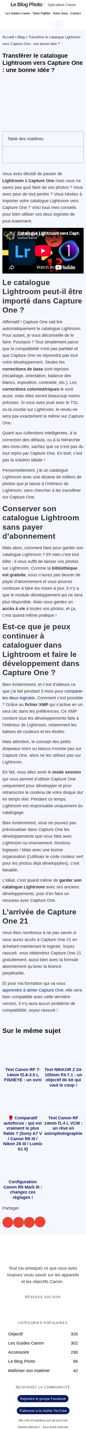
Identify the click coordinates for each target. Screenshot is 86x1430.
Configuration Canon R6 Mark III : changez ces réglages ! (22, 1189)
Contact (75, 13)
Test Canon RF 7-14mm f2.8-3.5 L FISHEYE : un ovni (23, 1074)
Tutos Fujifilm (41, 13)
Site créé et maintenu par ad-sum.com (43, 1420)
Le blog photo (26, 4)
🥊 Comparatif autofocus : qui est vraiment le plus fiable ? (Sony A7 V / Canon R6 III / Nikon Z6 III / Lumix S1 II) (22, 1133)
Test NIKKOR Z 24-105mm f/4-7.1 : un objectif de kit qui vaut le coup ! (63, 1077)
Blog (21, 37)
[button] (59, 23)
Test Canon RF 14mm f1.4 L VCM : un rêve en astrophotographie (63, 1126)
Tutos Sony (60, 13)
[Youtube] (48, 1309)
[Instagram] (58, 1309)
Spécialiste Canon (62, 5)
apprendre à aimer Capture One (32, 990)
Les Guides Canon (17, 13)
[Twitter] (38, 1309)
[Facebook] (28, 1309)
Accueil (8, 37)
